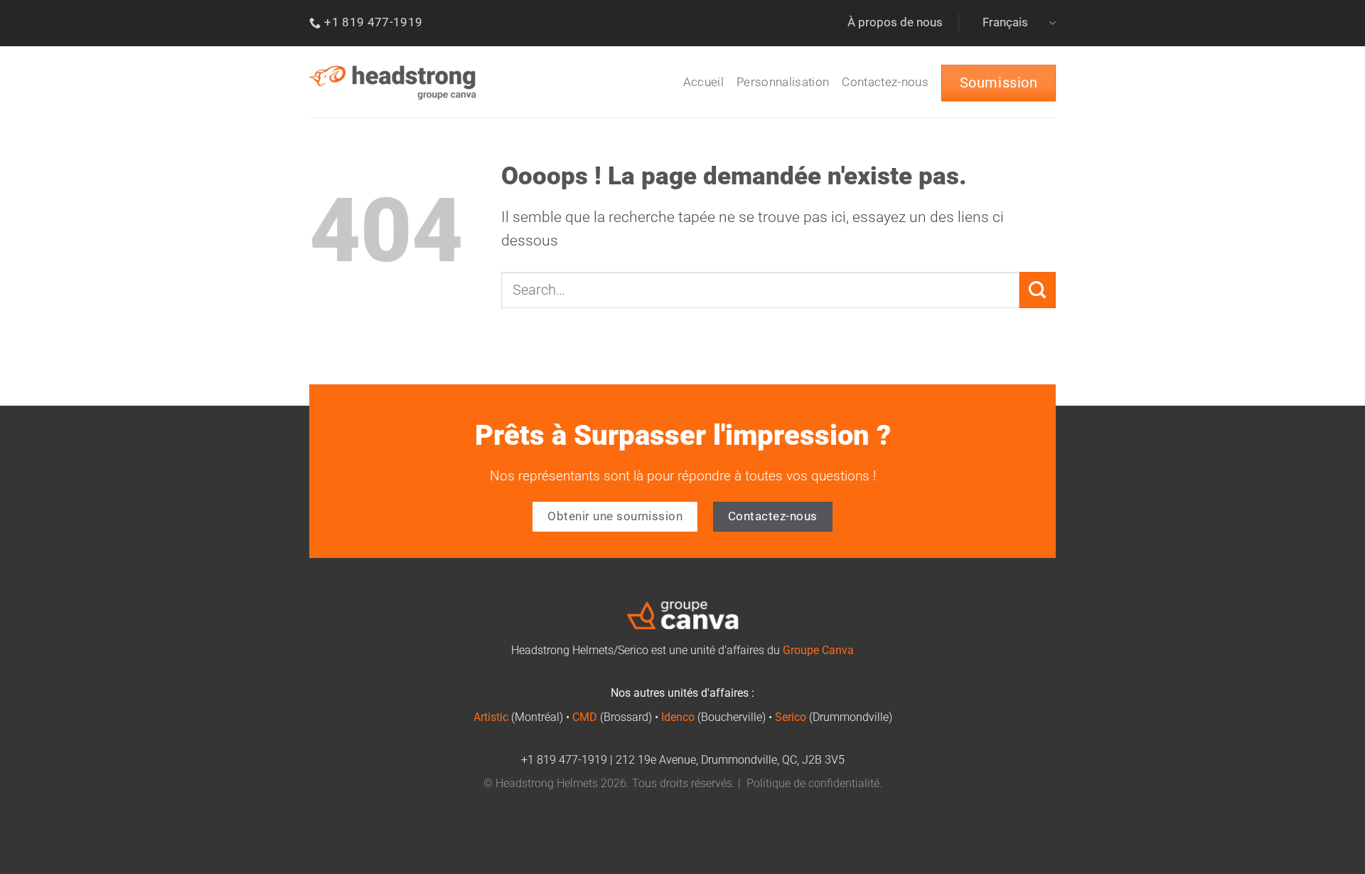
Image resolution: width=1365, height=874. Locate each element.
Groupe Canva (818, 650)
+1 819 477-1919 (564, 760)
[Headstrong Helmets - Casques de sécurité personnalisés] (392, 82)
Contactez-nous (885, 82)
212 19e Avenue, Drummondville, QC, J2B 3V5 (730, 760)
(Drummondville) (833, 717)
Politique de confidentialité (812, 783)
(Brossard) (612, 717)
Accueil (703, 82)
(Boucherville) (713, 717)
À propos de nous (895, 22)
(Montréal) (518, 717)
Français (1005, 22)
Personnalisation (783, 82)
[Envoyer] (1037, 289)
